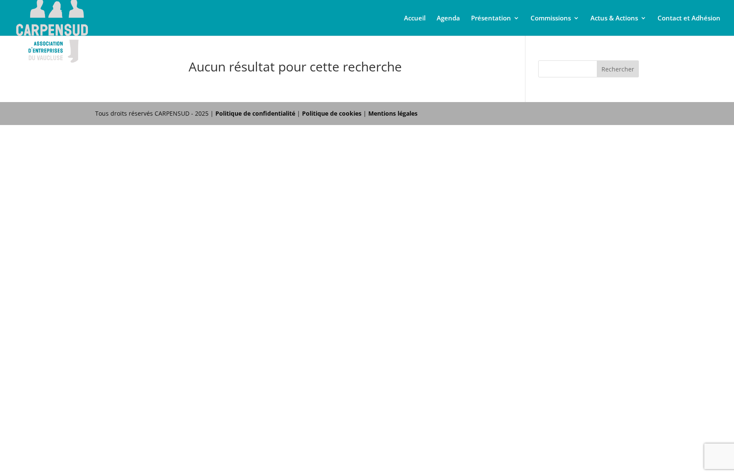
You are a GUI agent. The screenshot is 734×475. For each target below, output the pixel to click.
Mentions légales (393, 113)
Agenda (448, 18)
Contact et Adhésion (689, 18)
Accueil (415, 18)
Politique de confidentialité (255, 113)
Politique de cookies (331, 113)
